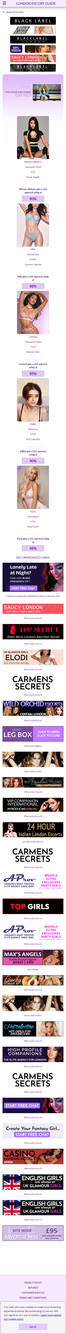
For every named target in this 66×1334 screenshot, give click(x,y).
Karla (33, 511)
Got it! (33, 1326)
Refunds (33, 1287)
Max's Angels (33, 969)
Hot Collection (33, 439)
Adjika (33, 424)
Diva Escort (33, 526)
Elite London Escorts (33, 618)
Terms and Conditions (33, 1297)
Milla (33, 249)
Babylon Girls (33, 352)
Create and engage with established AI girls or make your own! (33, 596)
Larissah (33, 336)
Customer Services (33, 1292)
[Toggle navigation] (4, 3)
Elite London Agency (33, 746)
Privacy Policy (33, 1282)
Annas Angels (33, 177)
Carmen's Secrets (33, 264)
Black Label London (33, 771)
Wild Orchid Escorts (33, 720)
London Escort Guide (36, 3)
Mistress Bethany (33, 161)
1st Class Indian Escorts (33, 841)
